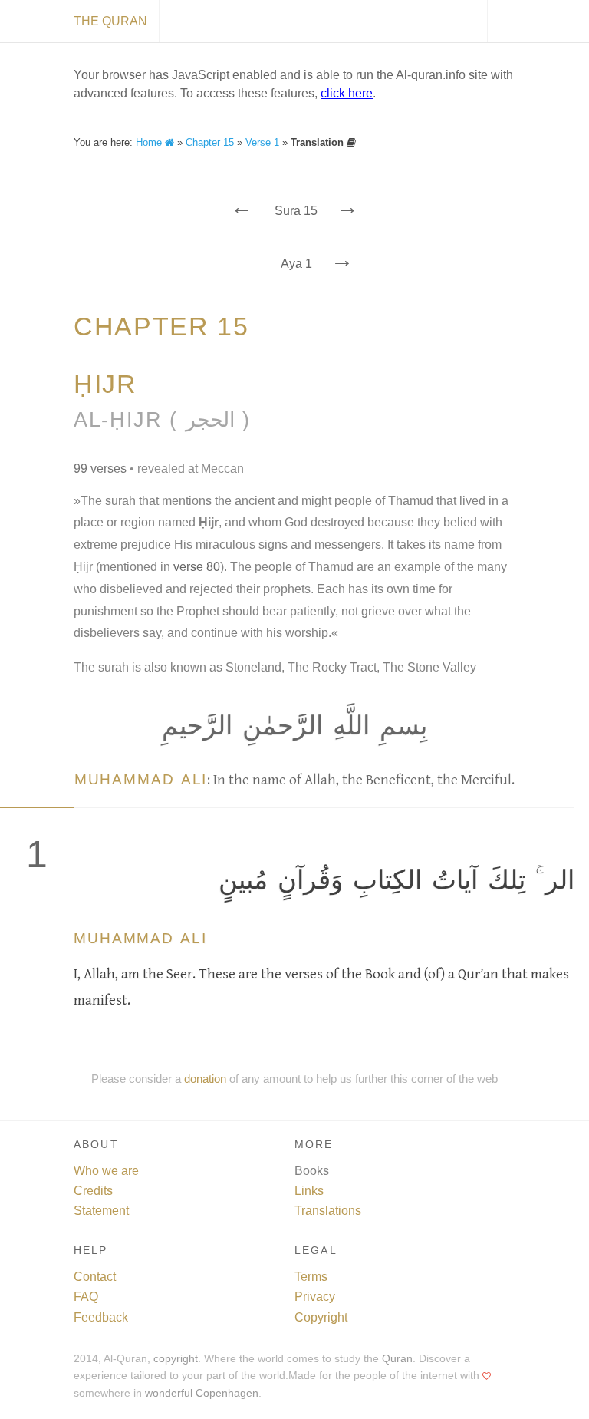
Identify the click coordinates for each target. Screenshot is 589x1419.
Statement (101, 1210)
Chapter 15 (210, 142)
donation (205, 1078)
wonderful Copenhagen (201, 1393)
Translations (327, 1210)
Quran (397, 1359)
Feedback (101, 1317)
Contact (95, 1276)
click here (347, 93)
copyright (175, 1359)
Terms (310, 1276)
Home (150, 142)
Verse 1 (262, 142)
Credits (93, 1190)
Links (309, 1190)
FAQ (86, 1296)
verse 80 (196, 566)
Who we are (106, 1170)
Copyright (320, 1317)
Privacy (314, 1296)
